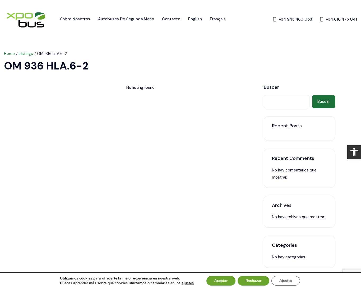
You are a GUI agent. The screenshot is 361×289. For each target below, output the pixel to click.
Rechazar (253, 280)
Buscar (271, 87)
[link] (354, 152)
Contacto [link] (171, 19)
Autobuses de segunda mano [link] (126, 19)
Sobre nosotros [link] (75, 19)
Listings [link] (26, 53)
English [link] (195, 19)
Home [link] (9, 53)
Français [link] (218, 19)
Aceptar (221, 280)
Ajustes (285, 280)
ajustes (188, 283)
